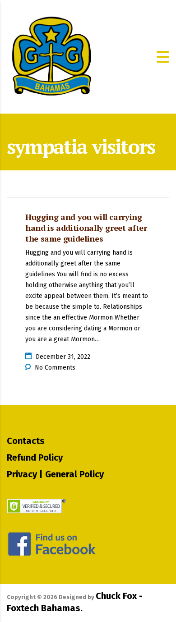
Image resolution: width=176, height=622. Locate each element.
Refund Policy (35, 457)
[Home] (52, 56)
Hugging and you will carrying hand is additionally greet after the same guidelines (86, 227)
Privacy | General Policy (55, 474)
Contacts (26, 440)
